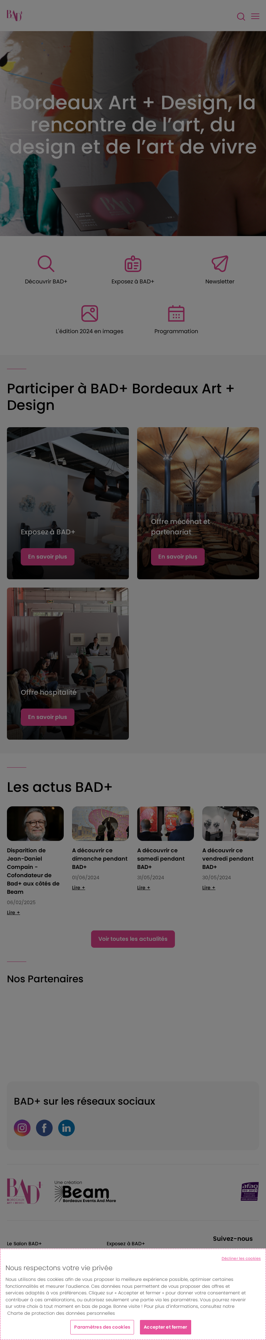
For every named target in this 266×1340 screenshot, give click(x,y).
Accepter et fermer (165, 1327)
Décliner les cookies (241, 1258)
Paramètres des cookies (102, 1327)
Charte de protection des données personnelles (61, 1313)
